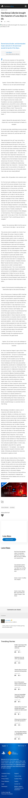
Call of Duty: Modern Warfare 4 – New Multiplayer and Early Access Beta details (21, 733)
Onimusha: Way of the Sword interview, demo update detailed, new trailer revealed (21, 708)
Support (16, 773)
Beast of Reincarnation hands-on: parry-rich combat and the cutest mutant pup (20, 683)
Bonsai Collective (4, 507)
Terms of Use (17, 776)
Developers (4, 786)
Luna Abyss (12, 507)
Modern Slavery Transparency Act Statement (19, 788)
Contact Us (17, 784)
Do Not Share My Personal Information (7, 793)
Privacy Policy (5, 778)
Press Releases (5, 781)
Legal (2, 784)
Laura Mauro (9, 52)
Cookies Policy (18, 778)
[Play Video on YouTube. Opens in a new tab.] (23, 495)
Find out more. (9, 539)
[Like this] (19, 652)
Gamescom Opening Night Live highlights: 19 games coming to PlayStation (20, 696)
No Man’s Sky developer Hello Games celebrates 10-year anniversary (21, 646)
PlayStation (9, 6)
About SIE (4, 776)
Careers (16, 781)
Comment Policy (5, 773)
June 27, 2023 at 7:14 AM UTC (11, 622)
